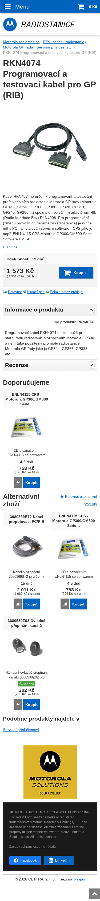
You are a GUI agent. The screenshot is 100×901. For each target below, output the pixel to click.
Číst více (10, 247)
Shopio (79, 879)
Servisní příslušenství (21, 730)
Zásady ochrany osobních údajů (32, 846)
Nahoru (95, 892)
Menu (22, 6)
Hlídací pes (36, 292)
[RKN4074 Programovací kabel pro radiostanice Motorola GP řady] (50, 145)
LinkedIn (62, 860)
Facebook (29, 860)
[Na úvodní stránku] (50, 24)
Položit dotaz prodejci (66, 292)
